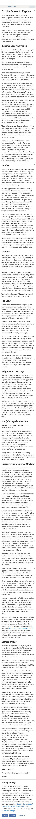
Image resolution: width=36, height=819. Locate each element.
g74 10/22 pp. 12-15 (13, 6)
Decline (12, 816)
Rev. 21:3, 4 (29, 628)
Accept (5, 816)
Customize (21, 816)
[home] (2, 2)
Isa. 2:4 (15, 766)
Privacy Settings (9, 811)
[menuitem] (2, 2)
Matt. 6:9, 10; (13, 628)
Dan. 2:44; (21, 628)
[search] (33, 2)
